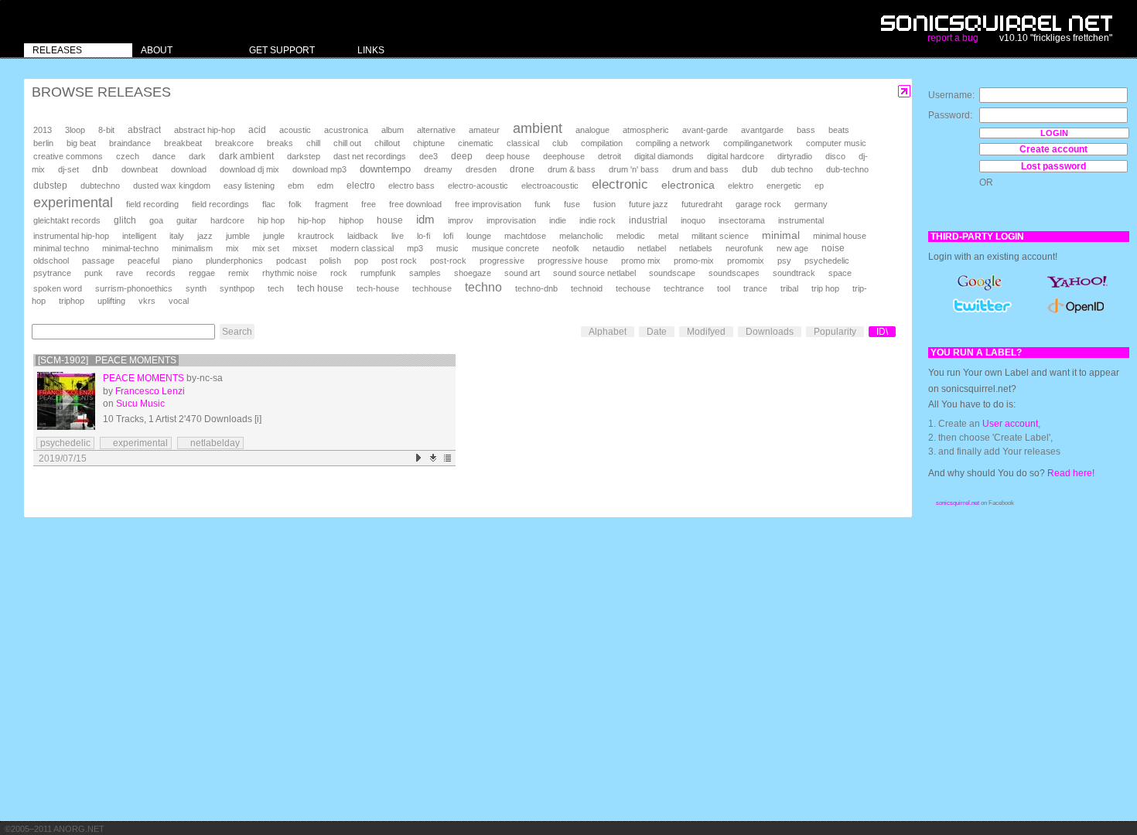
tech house (320, 288)
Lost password (1053, 166)
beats (838, 130)
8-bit (106, 130)
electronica (688, 185)
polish (330, 260)
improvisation (511, 220)
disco (835, 156)
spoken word (57, 288)
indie (557, 220)
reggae (202, 273)
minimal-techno (130, 248)
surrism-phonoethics (133, 288)
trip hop (825, 288)
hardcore (227, 220)
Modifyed (706, 331)
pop (361, 260)
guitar (186, 220)
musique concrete (505, 248)
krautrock (316, 235)
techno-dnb (536, 288)
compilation (602, 143)
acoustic (295, 130)
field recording (152, 204)
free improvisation (488, 204)
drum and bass (700, 169)
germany (811, 204)
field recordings (220, 204)
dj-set (68, 169)
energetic (784, 185)
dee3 (428, 156)
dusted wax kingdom (171, 185)
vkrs (146, 300)
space (840, 273)
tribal (789, 288)
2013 (42, 130)
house (390, 220)
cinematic (475, 143)
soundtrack (794, 273)
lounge (478, 235)
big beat (81, 143)
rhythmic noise (289, 273)
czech (127, 156)
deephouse (564, 156)
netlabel (651, 248)
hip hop (271, 220)
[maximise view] (904, 91)
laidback (362, 235)
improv (460, 220)
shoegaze (472, 273)
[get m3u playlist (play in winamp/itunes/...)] (448, 458)
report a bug (952, 37)
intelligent (139, 235)
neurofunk (744, 248)
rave (124, 273)
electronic (620, 184)
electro (361, 185)
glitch (125, 220)
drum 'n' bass (634, 169)
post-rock (448, 260)
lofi (448, 235)
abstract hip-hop (204, 130)
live (397, 235)
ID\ (882, 331)
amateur (484, 130)
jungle (274, 235)
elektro (740, 185)
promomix (745, 260)
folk (295, 204)
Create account (1053, 149)
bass (806, 130)
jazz (205, 235)
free (368, 204)
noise (833, 248)
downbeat (139, 169)
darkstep (303, 156)
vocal (179, 300)
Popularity (835, 331)
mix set (265, 248)
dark (197, 156)
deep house (508, 156)
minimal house (839, 235)
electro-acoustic (478, 185)
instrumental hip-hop (71, 235)
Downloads (770, 331)
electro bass (411, 185)
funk (542, 204)
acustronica (346, 130)
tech (276, 288)
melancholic (581, 235)
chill (313, 143)
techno (483, 287)
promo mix (641, 260)
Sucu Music (140, 403)
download (189, 169)
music (447, 248)
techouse (633, 288)
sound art (522, 273)
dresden (481, 169)
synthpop (237, 288)
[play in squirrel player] (66, 401)
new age (792, 248)
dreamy (438, 169)
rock (338, 273)
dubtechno (100, 185)
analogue (592, 130)
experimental (73, 202)
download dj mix (249, 169)
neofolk (565, 248)
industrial (648, 220)
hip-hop (312, 220)
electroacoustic (550, 185)
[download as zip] (433, 458)
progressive (502, 260)
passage (98, 260)
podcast (291, 260)
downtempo (385, 169)
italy (176, 235)
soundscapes (734, 273)
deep (462, 156)
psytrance (52, 273)
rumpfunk (378, 273)
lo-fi (423, 235)
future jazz (648, 204)
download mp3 (319, 169)
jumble (238, 235)
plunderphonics (234, 260)
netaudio (608, 248)
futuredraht (701, 204)
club (560, 143)
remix (238, 273)
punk (93, 273)
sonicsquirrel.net (957, 502)
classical (523, 143)
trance (755, 288)
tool (723, 288)
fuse (572, 204)
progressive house (573, 260)
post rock (399, 260)
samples (425, 273)
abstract (144, 129)
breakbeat (183, 143)
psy (784, 260)
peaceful (143, 260)
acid (257, 130)
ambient (537, 128)
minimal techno (61, 248)
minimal (781, 235)
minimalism (192, 248)
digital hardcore (735, 156)
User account (1010, 423)
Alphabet (608, 331)
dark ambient (246, 156)
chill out (347, 143)
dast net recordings (369, 156)
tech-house (378, 288)
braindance (130, 143)
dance (164, 156)
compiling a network (673, 143)
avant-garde (705, 130)
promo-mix (694, 260)
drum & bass (572, 169)
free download (415, 204)
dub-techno (847, 169)
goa (156, 220)
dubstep (50, 185)
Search (237, 331)
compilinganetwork (758, 143)
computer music (836, 143)
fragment (331, 204)
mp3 (415, 248)
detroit (609, 156)
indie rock (597, 220)
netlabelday (210, 443)
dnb (100, 169)
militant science (720, 235)
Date (657, 331)
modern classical (362, 248)
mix (232, 248)
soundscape (672, 273)
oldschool (51, 260)
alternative (436, 130)
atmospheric (646, 130)
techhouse (432, 288)
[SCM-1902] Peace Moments (107, 360)
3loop (75, 130)
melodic (630, 235)
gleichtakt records (67, 220)
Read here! (1070, 473)
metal (668, 235)
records (161, 273)
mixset (304, 248)
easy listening (249, 185)
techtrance (684, 288)
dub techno (792, 169)
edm (325, 185)
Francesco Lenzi (150, 391)
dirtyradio (794, 156)
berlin (43, 143)
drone (522, 169)
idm (425, 219)
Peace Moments (143, 378)
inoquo (693, 220)
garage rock (758, 204)
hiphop (351, 220)
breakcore (234, 143)
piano (182, 260)
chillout (387, 143)
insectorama (742, 220)
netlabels (695, 248)
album (392, 130)
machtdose (525, 235)
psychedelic (826, 260)
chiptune (429, 143)
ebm (296, 185)
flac (268, 204)
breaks (280, 143)
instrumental (801, 220)
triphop (71, 300)
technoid (587, 288)
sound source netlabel (594, 273)
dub (750, 169)
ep (819, 185)
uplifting (111, 300)
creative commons (68, 156)
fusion (604, 204)
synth (196, 288)
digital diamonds (664, 156)
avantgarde (762, 130)
